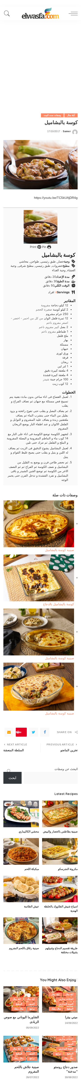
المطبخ (70, 1008)
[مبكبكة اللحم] (21, 851)
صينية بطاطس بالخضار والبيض (60, 831)
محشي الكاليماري (29, 831)
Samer (67, 131)
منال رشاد (56, 1008)
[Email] (9, 732)
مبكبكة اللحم (32, 869)
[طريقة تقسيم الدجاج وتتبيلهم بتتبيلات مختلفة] (60, 930)
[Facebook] (44, 732)
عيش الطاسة (31, 906)
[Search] (8, 13)
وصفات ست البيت (52, 115)
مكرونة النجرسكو (68, 869)
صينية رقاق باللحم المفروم (24, 948)
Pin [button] (43, 247)
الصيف (31, 1004)
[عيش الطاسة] (21, 889)
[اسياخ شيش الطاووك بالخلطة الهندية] (60, 889)
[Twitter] (33, 732)
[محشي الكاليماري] (21, 814)
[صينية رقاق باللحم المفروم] (21, 930)
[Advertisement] (40, 62)
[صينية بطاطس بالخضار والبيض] (60, 814)
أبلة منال (71, 115)
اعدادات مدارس (65, 999)
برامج (32, 1008)
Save (18, 732)
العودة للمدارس (66, 1004)
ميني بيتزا (71, 1017)
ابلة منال (55, 994)
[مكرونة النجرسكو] (60, 851)
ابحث (12, 778)
